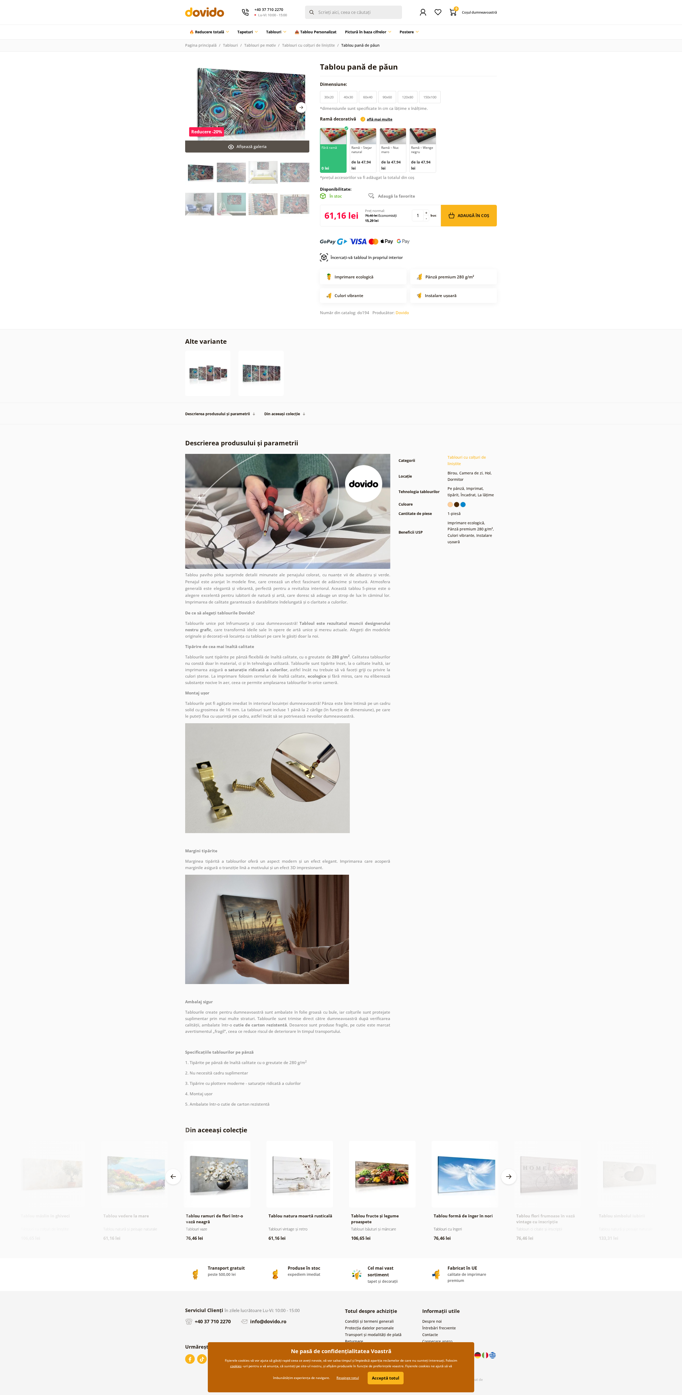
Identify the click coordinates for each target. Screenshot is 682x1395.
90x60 (387, 97)
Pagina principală (201, 45)
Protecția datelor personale (369, 1327)
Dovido (402, 312)
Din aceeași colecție (282, 413)
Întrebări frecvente (439, 1327)
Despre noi (432, 1321)
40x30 (348, 97)
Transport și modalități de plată (373, 1334)
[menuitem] (209, 32)
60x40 (367, 97)
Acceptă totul (385, 1378)
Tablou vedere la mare (126, 1215)
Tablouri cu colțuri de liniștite (308, 45)
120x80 (407, 97)
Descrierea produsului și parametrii (217, 413)
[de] (478, 1354)
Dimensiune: (334, 84)
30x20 (329, 97)
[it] (485, 1354)
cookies (236, 1366)
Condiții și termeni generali (369, 1321)
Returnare (354, 1341)
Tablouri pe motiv (260, 45)
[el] (492, 1354)
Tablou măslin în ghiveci (45, 1215)
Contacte (430, 1334)
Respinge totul (347, 1378)
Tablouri (230, 45)
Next (301, 107)
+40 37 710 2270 (212, 1321)
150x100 (429, 97)
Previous (173, 1177)
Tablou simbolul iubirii (622, 1215)
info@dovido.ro (267, 1321)
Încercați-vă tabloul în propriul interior (367, 257)
